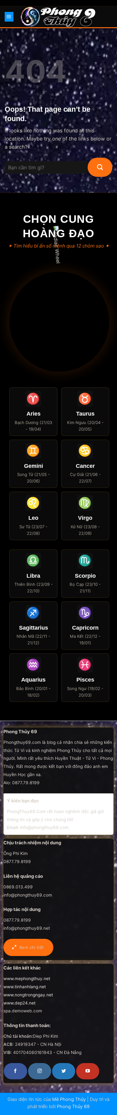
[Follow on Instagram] (39, 1071)
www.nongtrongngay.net (28, 994)
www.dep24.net (19, 1002)
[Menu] (9, 16)
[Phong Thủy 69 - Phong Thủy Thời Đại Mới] (58, 17)
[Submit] (100, 167)
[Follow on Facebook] (15, 1071)
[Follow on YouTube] (87, 1071)
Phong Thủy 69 (73, 1106)
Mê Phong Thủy (69, 1099)
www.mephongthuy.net (26, 978)
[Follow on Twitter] (63, 1071)
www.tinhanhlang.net (24, 986)
